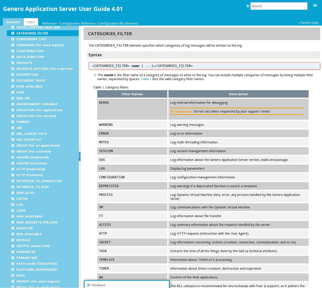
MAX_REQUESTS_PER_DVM (37, 222)
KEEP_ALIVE (25, 192)
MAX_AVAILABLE (29, 216)
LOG (19, 204)
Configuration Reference (78, 23)
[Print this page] (315, 5)
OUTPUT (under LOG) (33, 246)
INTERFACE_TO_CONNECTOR (39, 181)
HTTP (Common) (29, 175)
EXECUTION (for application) (39, 110)
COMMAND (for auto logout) (40, 45)
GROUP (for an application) (38, 145)
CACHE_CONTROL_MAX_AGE (38, 27)
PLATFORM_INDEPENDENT (37, 269)
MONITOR (24, 228)
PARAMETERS (26, 257)
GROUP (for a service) (33, 151)
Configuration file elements (118, 23)
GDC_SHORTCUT (29, 139)
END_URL (23, 98)
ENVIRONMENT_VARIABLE (36, 104)
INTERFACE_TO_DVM (32, 186)
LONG (21, 210)
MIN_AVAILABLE (29, 234)
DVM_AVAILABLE (29, 86)
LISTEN (22, 198)
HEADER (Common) (31, 163)
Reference (49, 23)
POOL (20, 275)
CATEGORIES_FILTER (32, 33)
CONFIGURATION (30, 51)
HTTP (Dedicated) (30, 169)
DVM (20, 92)
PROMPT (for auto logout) (38, 281)
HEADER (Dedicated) (32, 157)
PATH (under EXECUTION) (36, 263)
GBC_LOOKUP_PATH (31, 133)
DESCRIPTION (27, 74)
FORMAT (23, 121)
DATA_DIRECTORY (30, 56)
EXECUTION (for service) (36, 116)
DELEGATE (24, 62)
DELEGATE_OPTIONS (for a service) (44, 68)
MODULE (23, 240)
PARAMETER (25, 251)
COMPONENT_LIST (31, 39)
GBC (19, 127)
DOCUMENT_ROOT (31, 80)
